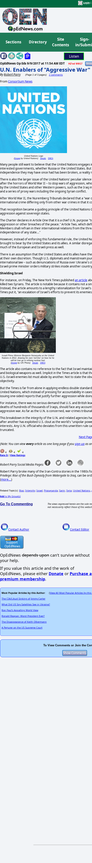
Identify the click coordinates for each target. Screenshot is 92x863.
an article (81, 280)
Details (43, 158)
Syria (69, 490)
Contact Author (18, 530)
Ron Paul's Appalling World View (20, 610)
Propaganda (51, 490)
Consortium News (20, 81)
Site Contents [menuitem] (60, 42)
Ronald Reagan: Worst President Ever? (23, 616)
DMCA (50, 158)
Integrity (30, 490)
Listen (74, 56)
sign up (80, 444)
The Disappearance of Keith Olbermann (24, 621)
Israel (39, 490)
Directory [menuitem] (37, 41)
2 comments (56, 74)
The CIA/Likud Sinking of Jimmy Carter (23, 598)
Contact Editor (79, 530)
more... (6, 479)
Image (17, 158)
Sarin (62, 490)
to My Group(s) (10, 496)
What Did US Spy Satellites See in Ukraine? (26, 604)
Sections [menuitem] (13, 41)
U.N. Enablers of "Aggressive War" (45, 69)
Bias (21, 490)
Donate (56, 573)
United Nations (81, 490)
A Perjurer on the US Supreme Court (22, 627)
